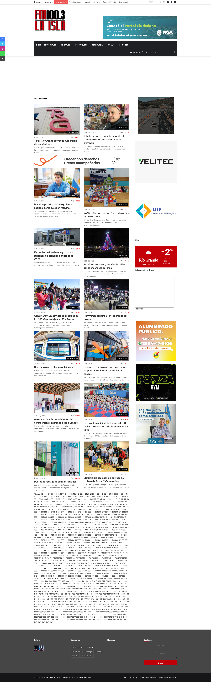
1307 (44, 614)
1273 (93, 609)
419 (84, 527)
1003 (55, 581)
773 (35, 561)
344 (116, 520)
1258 (126, 607)
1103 (84, 591)
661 (45, 550)
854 (116, 566)
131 (78, 502)
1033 (81, 584)
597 (115, 543)
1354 (48, 619)
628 (124, 545)
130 (75, 502)
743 (125, 555)
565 (103, 540)
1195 (59, 602)
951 (66, 576)
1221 (67, 604)
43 (37, 496)
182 (50, 507)
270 (55, 514)
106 (97, 499)
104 (91, 499)
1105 (92, 591)
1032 (77, 584)
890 (49, 571)
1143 (47, 596)
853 (113, 566)
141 (110, 502)
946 (49, 576)
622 (103, 545)
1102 (80, 591)
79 (123, 496)
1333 (56, 617)
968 (123, 576)
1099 (69, 591)
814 (75, 563)
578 (51, 543)
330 (69, 520)
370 (110, 522)
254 (96, 512)
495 (55, 535)
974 (48, 578)
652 (109, 548)
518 (38, 537)
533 (88, 537)
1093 (44, 591)
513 (115, 535)
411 (59, 527)
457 (116, 530)
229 (107, 509)
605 (48, 545)
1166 (43, 599)
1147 (62, 596)
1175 (77, 599)
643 (79, 548)
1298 (102, 612)
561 (89, 540)
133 (84, 502)
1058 (89, 586)
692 (55, 553)
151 (48, 504)
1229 (100, 604)
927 (78, 573)
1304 (126, 612)
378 (42, 525)
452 (99, 530)
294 (42, 517)
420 (87, 527)
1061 (101, 586)
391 (85, 525)
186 (63, 507)
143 (116, 502)
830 (35, 566)
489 (35, 535)
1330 (44, 617)
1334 (60, 617)
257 (106, 512)
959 (93, 576)
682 (115, 550)
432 (127, 527)
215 (61, 509)
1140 (35, 596)
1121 (57, 594)
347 (126, 520)
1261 (44, 609)
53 (62, 496)
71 (105, 496)
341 (106, 520)
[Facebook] (2, 39)
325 (52, 520)
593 (102, 543)
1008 (75, 581)
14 (63, 494)
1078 (76, 589)
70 (102, 496)
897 (72, 571)
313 (105, 517)
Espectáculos (81, 45)
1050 (56, 586)
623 (107, 545)
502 (79, 535)
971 (38, 578)
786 (77, 561)
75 (114, 496)
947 (52, 576)
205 (124, 507)
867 (66, 568)
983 (78, 578)
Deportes (75, 656)
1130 (92, 594)
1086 (109, 589)
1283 (40, 612)
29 (98, 494)
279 (85, 514)
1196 (63, 602)
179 (41, 507)
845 (86, 566)
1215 (43, 604)
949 (59, 576)
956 (83, 576)
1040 (110, 584)
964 (110, 576)
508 (99, 535)
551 (55, 540)
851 (106, 566)
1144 (51, 596)
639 (65, 548)
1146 (59, 596)
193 (85, 507)
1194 (55, 602)
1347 (114, 617)
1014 (99, 581)
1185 (115, 599)
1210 (119, 602)
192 (82, 507)
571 (123, 540)
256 (103, 512)
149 (41, 504)
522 (51, 537)
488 (125, 532)
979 (64, 578)
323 (45, 520)
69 (100, 496)
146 (125, 502)
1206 (103, 602)
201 (110, 507)
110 (110, 499)
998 (35, 581)
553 (62, 540)
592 (98, 543)
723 (60, 555)
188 (69, 507)
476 (85, 532)
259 (113, 512)
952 (69, 576)
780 (57, 561)
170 (107, 504)
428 (114, 527)
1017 (110, 581)
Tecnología (97, 45)
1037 (98, 584)
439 (55, 530)
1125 (73, 594)
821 (97, 563)
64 (88, 496)
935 (105, 573)
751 (57, 558)
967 (120, 576)
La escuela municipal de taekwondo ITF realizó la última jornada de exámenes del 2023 (106, 426)
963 (106, 576)
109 (107, 499)
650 (103, 548)
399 (112, 525)
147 (35, 504)
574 (38, 543)
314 (109, 517)
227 (100, 509)
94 (64, 499)
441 (62, 530)
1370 (114, 619)
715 (35, 555)
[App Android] (2, 58)
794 (103, 561)
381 (52, 525)
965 (113, 576)
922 (61, 573)
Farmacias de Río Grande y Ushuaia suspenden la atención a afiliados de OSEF (53, 256)
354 (55, 522)
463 (42, 532)
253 (92, 512)
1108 (103, 591)
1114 (125, 591)
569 (116, 540)
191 (79, 507)
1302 (118, 612)
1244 (69, 607)
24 (86, 494)
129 (72, 502)
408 (49, 527)
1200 (78, 602)
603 (42, 545)
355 (59, 522)
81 (127, 496)
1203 (91, 602)
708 (108, 553)
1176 (81, 599)
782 (63, 561)
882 (115, 568)
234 (124, 509)
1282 (36, 612)
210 (45, 509)
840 (69, 566)
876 (95, 568)
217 (67, 509)
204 (120, 507)
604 (45, 545)
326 (55, 520)
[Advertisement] (105, 77)
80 (125, 496)
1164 (35, 599)
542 (119, 537)
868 (69, 568)
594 (105, 543)
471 (69, 532)
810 (62, 563)
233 (120, 509)
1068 (36, 589)
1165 (39, 599)
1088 (117, 589)
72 (107, 496)
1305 (36, 614)
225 (93, 509)
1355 (52, 619)
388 (75, 525)
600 (126, 543)
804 (42, 563)
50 (54, 496)
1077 (72, 589)
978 (61, 578)
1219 (59, 604)
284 (101, 514)
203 (117, 507)
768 (113, 558)
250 (82, 512)
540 (112, 537)
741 (119, 555)
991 (105, 578)
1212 (127, 602)
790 (90, 561)
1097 (60, 591)
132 (81, 502)
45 (42, 496)
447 (83, 530)
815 (78, 563)
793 (99, 561)
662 (48, 550)
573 (35, 543)
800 (122, 561)
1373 (126, 619)
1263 (52, 609)
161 (79, 504)
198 (101, 507)
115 (124, 499)
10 (54, 494)
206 (127, 507)
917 (45, 573)
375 (126, 522)
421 (90, 527)
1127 (81, 594)
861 (45, 568)
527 (68, 537)
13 (61, 494)
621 (100, 545)
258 (109, 512)
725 (66, 555)
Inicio (38, 45)
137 (97, 502)
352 (48, 522)
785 (73, 561)
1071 (48, 589)
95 (66, 499)
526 (65, 537)
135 (91, 502)
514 (119, 535)
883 (118, 568)
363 (86, 522)
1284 (44, 612)
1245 (73, 607)
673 (85, 550)
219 (73, 509)
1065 (118, 586)
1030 (69, 584)
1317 (83, 614)
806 (49, 563)
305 (79, 517)
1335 (65, 617)
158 (70, 504)
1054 (73, 586)
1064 (114, 586)
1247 (81, 607)
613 (75, 545)
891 (52, 571)
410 (55, 527)
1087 (113, 589)
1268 (73, 609)
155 (60, 504)
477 (88, 532)
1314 (72, 614)
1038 (102, 584)
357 (66, 522)
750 (54, 558)
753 (64, 558)
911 (119, 571)
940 (122, 573)
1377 (47, 622)
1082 (92, 589)
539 (109, 537)
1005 (63, 581)
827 (117, 563)
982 (74, 578)
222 (83, 509)
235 (127, 509)
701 (86, 553)
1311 (60, 614)
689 (45, 553)
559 (82, 540)
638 (62, 548)
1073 (56, 589)
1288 (61, 612)
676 (95, 550)
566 (106, 540)
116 (127, 499)
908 (109, 571)
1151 (78, 596)
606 (52, 545)
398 (109, 525)
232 (117, 509)
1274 (97, 609)
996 (122, 578)
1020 (122, 581)
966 (116, 576)
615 (81, 545)
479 (95, 532)
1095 (52, 591)
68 (98, 496)
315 (112, 517)
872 (82, 568)
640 (69, 548)
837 (59, 566)
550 (52, 540)
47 (47, 496)
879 (105, 568)
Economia (99, 652)
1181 (100, 599)
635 (52, 548)
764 (100, 558)
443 (69, 530)
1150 (74, 596)
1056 (81, 586)
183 (53, 507)
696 (69, 553)
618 (91, 545)
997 (125, 578)
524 (58, 537)
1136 (116, 594)
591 (95, 543)
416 (74, 527)
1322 (103, 614)
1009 (80, 581)
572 (126, 540)
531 (82, 537)
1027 (56, 584)
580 (58, 543)
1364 (89, 619)
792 (96, 561)
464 (45, 532)
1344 (102, 617)
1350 (126, 617)
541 (116, 537)
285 (105, 514)
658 (35, 550)
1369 (110, 619)
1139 (127, 594)
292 (35, 517)
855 (120, 566)
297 (52, 517)
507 (96, 535)
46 (45, 496)
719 (47, 555)
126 (63, 502)
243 (59, 512)
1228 (96, 604)
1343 (97, 617)
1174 (73, 599)
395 (99, 525)
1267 (69, 609)
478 (91, 532)
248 (76, 512)
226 (97, 509)
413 (65, 527)
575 (42, 543)
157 (66, 504)
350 (42, 522)
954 (76, 576)
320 (35, 520)
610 (65, 545)
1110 (111, 591)
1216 (47, 604)
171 (110, 504)
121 (47, 502)
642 (75, 548)
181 (47, 507)
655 (120, 548)
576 (45, 543)
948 (55, 576)
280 (88, 514)
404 (35, 527)
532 (85, 537)
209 (42, 509)
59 (76, 496)
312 (102, 517)
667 (66, 550)
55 (66, 496)
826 (114, 563)
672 (82, 550)
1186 (119, 599)
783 (67, 561)
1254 (110, 607)
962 (103, 576)
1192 (47, 602)
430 (121, 527)
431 (124, 527)
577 (48, 543)
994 (115, 578)
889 (45, 571)
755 (70, 558)
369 (106, 522)
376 (35, 525)
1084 (100, 589)
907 (106, 571)
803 (38, 563)
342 (109, 520)
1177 (85, 599)
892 (55, 571)
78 (120, 496)
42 (35, 496)
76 (116, 496)
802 (35, 563)
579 (55, 543)
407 (45, 527)
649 (99, 548)
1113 (122, 591)
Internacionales (87, 656)
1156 (97, 596)
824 (107, 563)
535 (95, 537)
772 (125, 558)
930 (88, 573)
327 (59, 520)
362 (82, 522)
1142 (43, 596)
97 (71, 499)
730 (83, 555)
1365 (93, 619)
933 (98, 573)
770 (119, 558)
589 (88, 543)
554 (65, 540)
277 (78, 514)
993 (111, 578)
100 (79, 499)
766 (106, 558)
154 (57, 504)
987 (91, 578)
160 (76, 504)
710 (115, 553)
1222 (71, 604)
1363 (85, 619)
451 (96, 530)
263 (126, 512)
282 (95, 514)
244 (62, 512)
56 (69, 496)
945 (45, 576)
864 (55, 568)
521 (48, 537)
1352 (40, 619)
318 (121, 517)
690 (49, 553)
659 (38, 550)
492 (45, 535)
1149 (70, 596)
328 (62, 520)
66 (93, 496)
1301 (114, 612)
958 (89, 576)
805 (45, 563)
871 (79, 568)
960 (96, 576)
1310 (56, 614)
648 (96, 548)
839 (65, 566)
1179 (92, 599)
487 (122, 532)
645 (86, 548)
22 (81, 494)
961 (100, 576)
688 (42, 553)
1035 (89, 584)
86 (45, 499)
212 (51, 509)
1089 (121, 589)
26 (91, 494)
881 (112, 568)
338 (96, 520)
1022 (36, 584)
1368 (106, 619)
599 (122, 543)
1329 (40, 617)
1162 (120, 596)
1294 (85, 612)
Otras (111, 45)
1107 (99, 591)
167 (98, 504)
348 (35, 522)
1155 (93, 596)
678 (102, 550)
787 (80, 561)
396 (102, 525)
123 (53, 502)
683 (118, 550)
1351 (35, 619)
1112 (118, 591)
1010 (83, 581)
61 (81, 496)
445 (76, 530)
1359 (69, 619)
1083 (96, 589)
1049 (52, 586)
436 (45, 530)
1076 (68, 589)
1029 (65, 584)
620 (97, 545)
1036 (93, 584)
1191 (43, 602)
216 (64, 509)
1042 (118, 584)
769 (116, 558)
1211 (123, 602)
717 (41, 555)
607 (55, 545)
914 (35, 573)
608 (59, 545)
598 (119, 543)
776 (44, 561)
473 (75, 532)
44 (40, 496)
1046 (40, 586)
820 (94, 563)
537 (102, 537)
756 (74, 558)
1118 (46, 594)
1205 (99, 602)
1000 (43, 581)
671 (79, 550)
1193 (51, 602)
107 (101, 499)
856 (123, 566)
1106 (96, 591)
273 (65, 514)
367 (99, 522)
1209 (115, 602)
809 (59, 563)
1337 (73, 617)
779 (54, 561)
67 (95, 496)
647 (93, 548)
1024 (44, 584)
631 (38, 548)
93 (62, 499)
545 (35, 540)
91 (57, 499)
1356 (56, 619)
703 (92, 553)
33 (107, 494)
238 (42, 512)
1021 (126, 581)
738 (109, 555)
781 (60, 561)
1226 (88, 604)
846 (89, 566)
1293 (81, 612)
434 (38, 530)
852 (109, 566)
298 (55, 517)
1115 (35, 594)
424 (100, 527)
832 (42, 566)
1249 (89, 607)
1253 (106, 607)
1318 (87, 614)
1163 (124, 596)
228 (104, 509)
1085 (104, 589)
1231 (108, 604)
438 (52, 530)
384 (62, 525)
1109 (107, 591)
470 (65, 532)
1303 (122, 612)
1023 (40, 584)
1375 (40, 622)
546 (38, 540)
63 (86, 496)
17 (69, 494)
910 (116, 571)
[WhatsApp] (2, 53)
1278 (113, 609)
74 (111, 496)
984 (81, 578)
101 (82, 499)
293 (38, 517)
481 (101, 532)
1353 (44, 619)
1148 (66, 596)
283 (98, 514)
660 (42, 550)
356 (62, 522)
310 (96, 517)
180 (44, 507)
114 (121, 499)
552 (59, 540)
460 (127, 530)
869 (72, 568)
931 (91, 573)
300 (62, 517)
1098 (64, 591)
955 (79, 576)
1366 (97, 619)
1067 (126, 586)
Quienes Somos (151, 677)
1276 (105, 609)
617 (87, 545)
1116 (39, 594)
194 (88, 507)
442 (65, 530)
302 (69, 517)
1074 (60, 589)
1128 (85, 594)
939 (118, 573)
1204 (95, 602)
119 (41, 502)
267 (45, 514)
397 (106, 525)
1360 (73, 619)
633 (45, 548)
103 (88, 499)
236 (35, 512)
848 (96, 566)
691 (52, 553)
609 (62, 545)
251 (86, 512)
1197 (66, 602)
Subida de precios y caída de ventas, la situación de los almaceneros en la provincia (104, 139)
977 (58, 578)
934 (101, 573)
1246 (77, 607)
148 (38, 504)
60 (78, 496)
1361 (77, 619)
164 (88, 504)
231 (114, 509)
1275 (101, 609)
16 (67, 494)
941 (125, 573)
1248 (85, 607)
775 (41, 561)
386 (68, 525)
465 (48, 532)
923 (64, 573)
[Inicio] (50, 20)
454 (106, 530)
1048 (48, 586)
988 (95, 578)
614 (78, 545)
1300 (110, 612)
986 (88, 578)
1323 (107, 614)
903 (92, 571)
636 (55, 548)
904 (96, 571)
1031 (73, 584)
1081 (88, 589)
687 (38, 553)
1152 (82, 596)
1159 (109, 596)
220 (77, 509)
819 (91, 563)
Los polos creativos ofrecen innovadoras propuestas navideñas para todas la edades (106, 370)
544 (126, 537)
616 (84, 545)
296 (49, 517)
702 (89, 553)
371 (113, 522)
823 (104, 563)
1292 (77, 612)
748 (48, 558)
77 (118, 496)
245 (65, 512)
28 (95, 494)
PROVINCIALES (50, 45)
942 (35, 576)
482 (105, 532)
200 (107, 507)
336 (89, 520)
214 (58, 509)
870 (76, 568)
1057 (85, 586)
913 (126, 571)
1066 (122, 586)
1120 (54, 594)
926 (74, 573)
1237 (40, 607)
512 (112, 535)
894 (62, 571)
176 (125, 504)
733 (92, 555)
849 (99, 566)
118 (38, 502)
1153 (86, 596)
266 (42, 514)
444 (72, 530)
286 (108, 514)
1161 (117, 596)
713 (124, 553)
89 (52, 499)
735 (99, 555)
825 (111, 563)
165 (91, 504)
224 (90, 509)
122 (50, 502)
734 (96, 555)
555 (69, 540)
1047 (44, 586)
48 (50, 496)
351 (45, 522)
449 (89, 530)
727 (73, 555)
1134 (108, 594)
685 (125, 550)
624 (110, 545)
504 (86, 535)
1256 (118, 607)
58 (74, 496)
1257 (122, 607)
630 (35, 548)
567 (110, 540)
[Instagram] (2, 48)
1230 (104, 604)
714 (127, 553)
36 (115, 494)
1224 (79, 604)
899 (79, 571)
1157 (101, 596)
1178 (88, 599)
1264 (56, 609)
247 (72, 512)
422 (93, 527)
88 (50, 499)
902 (89, 571)
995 (118, 578)
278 (81, 514)
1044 (126, 584)
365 (93, 522)
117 (35, 502)
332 (75, 520)
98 (74, 499)
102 (85, 499)
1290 (69, 612)
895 (65, 571)
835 (52, 566)
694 (62, 553)
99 (76, 499)
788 (83, 561)
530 (78, 537)
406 (42, 527)
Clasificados (163, 677)
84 (40, 499)
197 (97, 507)
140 (107, 502)
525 (61, 537)
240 (49, 512)
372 (116, 522)
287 (112, 514)
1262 (48, 609)
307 (86, 517)
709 (112, 553)
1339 (81, 617)
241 (52, 512)
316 (115, 517)
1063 (110, 586)
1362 (81, 619)
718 (44, 555)
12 (59, 494)
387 (72, 525)
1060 (98, 586)
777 (48, 561)
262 (123, 512)
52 (59, 496)
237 (38, 512)
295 (45, 517)
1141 (39, 596)
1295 (89, 612)
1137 (119, 594)
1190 (39, 602)
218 (70, 509)
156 (63, 504)
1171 (62, 599)
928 (81, 573)
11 (56, 494)
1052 (64, 586)
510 (106, 535)
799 (119, 561)
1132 (100, 594)
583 (68, 543)
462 (38, 532)
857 (126, 566)
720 (50, 555)
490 (38, 535)
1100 (72, 591)
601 (35, 545)
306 (83, 517)
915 (38, 573)
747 (45, 558)
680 (108, 550)
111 (113, 499)
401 (119, 525)
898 (76, 571)
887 (38, 571)
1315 (75, 614)
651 (106, 548)
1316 (79, 614)
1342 (93, 617)
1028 (61, 584)
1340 (85, 617)
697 (72, 553)
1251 (97, 607)
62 (83, 496)
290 (122, 514)
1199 (74, 602)
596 (112, 543)
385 (65, 525)
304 (76, 517)
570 (120, 540)
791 (93, 561)
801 (126, 561)
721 (54, 555)
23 (83, 494)
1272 (89, 609)
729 (80, 555)
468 (59, 532)
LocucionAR (88, 677)
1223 (75, 604)
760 (87, 558)
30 (100, 494)
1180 (96, 599)
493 (48, 535)
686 (35, 553)
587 (82, 543)
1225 (83, 604)
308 (89, 517)
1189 (35, 602)
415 (71, 527)
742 (122, 555)
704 (95, 553)
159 (73, 504)
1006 (67, 581)
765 (103, 558)
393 (92, 525)
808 (55, 563)
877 (98, 568)
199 (104, 507)
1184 (112, 599)
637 (59, 548)
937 (112, 573)
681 (112, 550)
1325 (116, 614)
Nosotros (111, 640)
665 (59, 550)
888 (42, 571)
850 (103, 566)
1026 (52, 584)
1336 (69, 617)
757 (77, 558)
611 (69, 545)
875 (92, 568)
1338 (77, 617)
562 (92, 540)
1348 (118, 617)
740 (115, 555)
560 (86, 540)
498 (65, 535)
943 (38, 576)
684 (122, 550)
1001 (46, 581)
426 (107, 527)
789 (86, 561)
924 (67, 573)
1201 (82, 602)
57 (71, 496)
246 (69, 512)
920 (54, 573)
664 (55, 550)
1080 (84, 589)
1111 (114, 591)
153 (54, 504)
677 (98, 550)
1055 (77, 586)
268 (49, 514)
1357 (60, 619)
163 (85, 504)
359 (72, 522)
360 (76, 522)
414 (68, 527)
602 (38, 545)
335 (86, 520)
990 (101, 578)
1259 (36, 609)
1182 (104, 599)
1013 (95, 581)
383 (58, 525)
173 (116, 504)
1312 (64, 614)
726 (70, 555)
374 (122, 522)
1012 (91, 581)
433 (35, 530)
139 (103, 502)
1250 (93, 607)
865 (59, 568)
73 (109, 496)
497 (62, 535)
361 (79, 522)
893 (59, 571)
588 (85, 543)
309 (93, 517)
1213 (35, 604)
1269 (77, 609)
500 (72, 535)
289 (118, 514)
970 (35, 578)
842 (75, 566)
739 (112, 555)
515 (122, 535)
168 (101, 504)
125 (59, 502)
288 (115, 514)
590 (92, 543)
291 (125, 514)
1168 (51, 599)
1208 (111, 602)
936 (108, 573)
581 (61, 543)
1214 (39, 604)
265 (38, 514)
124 (56, 502)
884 (122, 568)
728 (76, 555)
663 (52, 550)
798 (116, 561)
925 (71, 573)
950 (62, 576)
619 (94, 545)
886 (35, 571)
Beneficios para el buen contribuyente (55, 366)
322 (42, 520)
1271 (85, 609)
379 (45, 525)
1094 (48, 591)
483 (108, 532)
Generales (65, 45)
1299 (106, 612)
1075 (64, 589)
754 (67, 558)
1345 (106, 617)
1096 (56, 591)
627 (121, 545)
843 (79, 566)
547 (42, 540)
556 (72, 540)
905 (99, 571)
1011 (87, 581)
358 (69, 522)
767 (109, 558)
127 (66, 502)
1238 (44, 607)
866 (62, 568)
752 (60, 558)
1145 (55, 596)
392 (89, 525)
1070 (44, 589)
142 (113, 502)
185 (60, 507)
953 (72, 576)
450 (93, 530)
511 (109, 535)
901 (86, 571)
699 (79, 553)
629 (127, 545)
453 (103, 530)
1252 (101, 607)
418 (80, 527)
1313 (68, 614)
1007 (71, 581)
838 (62, 566)
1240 (52, 607)
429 (117, 527)
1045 (36, 586)
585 (75, 543)
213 (54, 509)
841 (72, 566)
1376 (44, 622)
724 (63, 555)
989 (98, 578)
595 (109, 543)
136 (94, 502)
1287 (56, 612)
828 (121, 563)
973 (45, 578)
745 (38, 558)
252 (89, 512)
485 (115, 532)
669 (72, 550)
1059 (93, 586)
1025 (48, 584)
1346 (110, 617)
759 (83, 558)
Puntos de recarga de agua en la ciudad (55, 481)
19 (74, 494)
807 (52, 563)
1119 (50, 594)
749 (51, 558)
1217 (51, 604)
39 (122, 494)
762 (93, 558)
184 (57, 507)
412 (62, 527)
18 (72, 494)
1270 (81, 609)
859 (38, 568)
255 (99, 512)
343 (113, 520)
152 (51, 504)
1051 (60, 586)
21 (78, 494)
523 (54, 537)
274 (68, 514)
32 (105, 494)
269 (52, 514)
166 (95, 504)
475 (82, 532)
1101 (76, 591)
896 (69, 571)
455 (110, 530)
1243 (64, 607)
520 (44, 537)
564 (99, 540)
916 (41, 573)
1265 (60, 609)
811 (65, 563)
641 (72, 548)
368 (103, 522)
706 (102, 553)
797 (112, 561)
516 (125, 535)
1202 (86, 602)
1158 (105, 596)
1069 (40, 589)
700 (82, 553)
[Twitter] (2, 43)
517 (35, 537)
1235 (125, 604)
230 (110, 509)
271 (59, 514)
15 (65, 494)
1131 (96, 594)
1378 (51, 622)
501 (76, 535)
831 (38, 566)
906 (103, 571)
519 (41, 537)
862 (48, 568)
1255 (114, 607)
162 (82, 504)
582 (64, 543)
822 (100, 563)
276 (75, 514)
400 (116, 525)
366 (96, 522)
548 (45, 540)
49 (52, 496)
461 (35, 532)
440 (59, 530)
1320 (95, 614)
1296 (93, 612)
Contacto (148, 640)
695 (65, 553)
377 (38, 525)
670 (76, 550)
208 (38, 509)
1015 (103, 581)
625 (114, 545)
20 (76, 494)
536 (99, 537)
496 (59, 535)
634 (48, 548)
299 (59, 517)
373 (119, 522)
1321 (99, 614)
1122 (61, 594)
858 (35, 568)
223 (87, 509)
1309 (52, 614)
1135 (112, 594)
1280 (121, 609)
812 (68, 563)
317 (118, 517)
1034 (85, 584)
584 (71, 543)
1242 (60, 607)
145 (122, 502)
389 (79, 525)
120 (44, 502)
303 (72, 517)
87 (47, 499)
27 (93, 494)
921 (57, 573)
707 (105, 553)
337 (93, 520)
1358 (64, 619)
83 (37, 499)
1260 (40, 609)
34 (110, 494)
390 (82, 525)
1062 (106, 586)
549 (49, 540)
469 (62, 532)
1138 (123, 594)
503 (82, 535)
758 (80, 558)
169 (104, 504)
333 (79, 520)
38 (120, 494)
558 (79, 540)
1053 (69, 586)
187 (66, 507)
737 (106, 555)
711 (118, 553)
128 (69, 502)
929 (84, 573)
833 (45, 566)
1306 (40, 614)
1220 (63, 604)
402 (122, 525)
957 (86, 576)
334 (82, 520)
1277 (109, 609)
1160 (113, 596)
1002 (51, 581)
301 (66, 517)
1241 (56, 607)
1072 (52, 589)
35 (112, 494)
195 (91, 507)
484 (111, 532)
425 (104, 527)
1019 (118, 581)
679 (105, 550)
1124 (69, 594)
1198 (70, 602)
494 (52, 535)
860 (42, 568)
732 (89, 555)
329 (65, 520)
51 (57, 496)
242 (55, 512)
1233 (116, 604)
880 (108, 568)
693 (59, 553)
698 (76, 553)
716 (38, 555)
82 (35, 499)
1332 (52, 617)
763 (96, 558)
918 (48, 573)
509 (103, 535)
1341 (89, 617)
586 (78, 543)
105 (94, 499)
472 (72, 532)
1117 (42, 594)
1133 (104, 594)
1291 (73, 612)
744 (35, 558)
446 (79, 530)
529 (75, 537)
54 (64, 496)
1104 (88, 591)
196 (94, 507)
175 (122, 504)
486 (118, 532)
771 (122, 558)
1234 (120, 604)
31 (103, 494)
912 (122, 571)
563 (96, 540)
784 (70, 561)
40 (124, 494)
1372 (122, 619)
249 (79, 512)
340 (103, 520)
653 (113, 548)
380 (48, 525)
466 (52, 532)
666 (62, 550)
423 (97, 527)
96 (69, 499)
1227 (92, 604)
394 (95, 525)
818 (87, 563)
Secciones (123, 45)
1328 (36, 617)
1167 (47, 599)
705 (99, 553)
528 (71, 537)
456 (113, 530)
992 (108, 578)
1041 (114, 584)
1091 (35, 591)
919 (51, 573)
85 (42, 499)
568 (113, 540)
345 (120, 520)
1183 (108, 599)
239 (45, 512)
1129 (88, 594)
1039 (106, 584)
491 (42, 535)
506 (93, 535)
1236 (36, 607)
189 (72, 507)
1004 (59, 581)
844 (82, 566)
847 (93, 566)
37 (117, 494)
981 (71, 578)
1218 (55, 604)
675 (92, 550)
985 (84, 578)
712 (121, 553)
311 (99, 517)
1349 (122, 617)
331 (72, 520)
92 (59, 499)
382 (55, 525)
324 (48, 520)
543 (122, 537)
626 (117, 545)
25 (88, 494)
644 (82, 548)
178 (38, 507)
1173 (70, 599)
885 (125, 568)
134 (88, 502)
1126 (77, 594)
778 (51, 561)
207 (35, 509)
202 (113, 507)
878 (102, 568)
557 (76, 540)
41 (127, 494)
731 (86, 555)
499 (69, 535)
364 (89, 522)
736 (102, 555)
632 (42, 548)
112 (116, 499)
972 (41, 578)
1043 (122, 584)
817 (84, 563)
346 (123, 520)
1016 (107, 581)
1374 (35, 622)
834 (48, 566)
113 (118, 499)
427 (111, 527)
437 (49, 530)
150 (44, 504)
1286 (52, 612)
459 (123, 530)
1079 (80, 589)
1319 (91, 614)
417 (77, 527)
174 (119, 504)
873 (85, 568)
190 (75, 507)
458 (120, 530)
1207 (107, 602)
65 (90, 496)
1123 (65, 594)
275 (72, 514)
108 (104, 499)
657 (126, 548)
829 (124, 563)
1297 (98, 612)
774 (38, 561)
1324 (111, 614)
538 (105, 537)
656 (123, 548)
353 (52, 522)
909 (113, 571)
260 (116, 512)
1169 (55, 599)
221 (80, 509)
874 (89, 568)
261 (120, 512)
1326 (120, 614)
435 (42, 530)
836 (55, 566)
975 (51, 578)
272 (62, 514)
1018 (114, 581)
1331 (48, 617)
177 (35, 507)
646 (89, 548)
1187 (123, 599)
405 (38, 527)
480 (98, 532)
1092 (40, 591)
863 (52, 568)
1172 (66, 599)
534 (92, 537)
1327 (124, 614)
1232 (112, 604)
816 (81, 563)
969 (127, 576)
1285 (48, 612)
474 (78, 532)
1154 (90, 596)
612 (72, 545)
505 (89, 535)
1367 (101, 619)
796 (109, 561)
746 (41, 558)
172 (113, 504)
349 (38, 522)
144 (119, 502)
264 (35, 514)
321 (38, 520)
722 (57, 555)
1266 (65, 609)
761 (90, 558)
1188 (127, 599)
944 (42, 576)
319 (124, 517)
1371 (118, 619)
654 (116, 548)
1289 (65, 612)
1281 (125, 609)
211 (48, 509)
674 (89, 550)
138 (100, 502)
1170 (59, 599)
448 (86, 530)
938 (115, 573)
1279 (117, 609)
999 (38, 581)
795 (106, 561)
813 (72, 563)
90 (54, 499)
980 (68, 578)
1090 (125, 589)
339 (99, 520)
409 (52, 527)
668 (69, 550)
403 (126, 525)
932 (94, 573)
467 (55, 532)
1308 (48, 614)
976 (54, 578)
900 (82, 571)
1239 (48, 607)
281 (91, 514)
